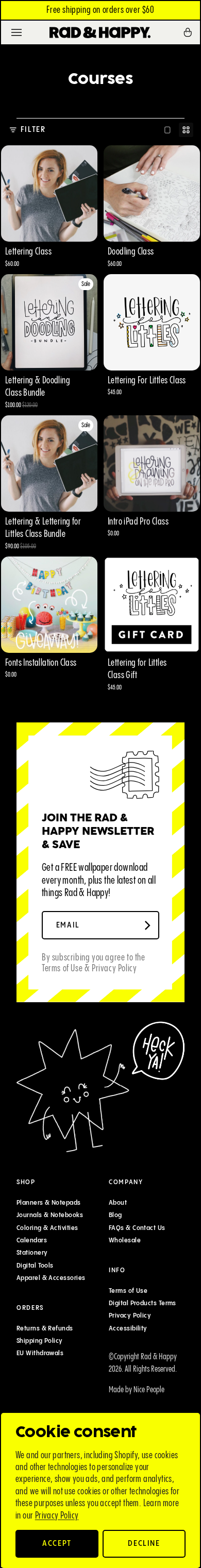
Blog (115, 1215)
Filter (33, 129)
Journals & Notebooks (49, 1215)
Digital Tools (35, 1265)
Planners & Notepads (48, 1202)
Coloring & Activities (47, 1228)
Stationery (32, 1253)
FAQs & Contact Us (137, 1228)
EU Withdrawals (39, 1353)
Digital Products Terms (142, 1303)
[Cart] (191, 32)
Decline (144, 1543)
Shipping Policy (39, 1340)
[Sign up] (147, 925)
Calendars (31, 1240)
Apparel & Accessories (50, 1278)
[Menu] (16, 32)
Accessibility (128, 1328)
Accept (57, 1543)
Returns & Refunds (44, 1328)
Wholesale (125, 1240)
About (118, 1202)
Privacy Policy (57, 1516)
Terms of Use (128, 1290)
